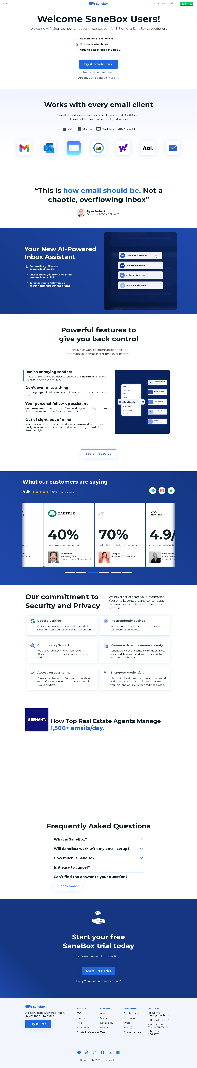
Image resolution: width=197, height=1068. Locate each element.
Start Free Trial (98, 970)
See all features (98, 453)
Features (81, 1018)
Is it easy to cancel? (72, 867)
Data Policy (106, 1023)
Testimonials (131, 1018)
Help (164, 3)
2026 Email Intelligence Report (159, 1014)
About (104, 1013)
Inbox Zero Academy (154, 1032)
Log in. (114, 77)
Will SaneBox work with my (91, 849)
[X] (110, 1055)
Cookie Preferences (87, 1032)
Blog (127, 1027)
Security (105, 1018)
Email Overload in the (158, 1025)
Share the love (132, 1032)
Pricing (173, 3)
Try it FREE (186, 4)
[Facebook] (102, 1055)
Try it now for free (98, 64)
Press (127, 1023)
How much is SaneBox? (75, 858)
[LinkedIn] (118, 1055)
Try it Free (38, 1024)
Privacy (104, 1028)
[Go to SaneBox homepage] (98, 3)
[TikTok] (87, 1055)
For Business (83, 1028)
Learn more (68, 886)
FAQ (78, 1013)
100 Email (157, 1020)
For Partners (131, 1013)
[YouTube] (79, 1055)
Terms (103, 1032)
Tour (156, 3)
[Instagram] (94, 1055)
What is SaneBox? (70, 839)
